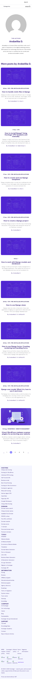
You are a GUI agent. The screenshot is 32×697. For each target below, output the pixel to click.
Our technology (5, 608)
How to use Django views (16, 305)
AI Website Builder (6, 541)
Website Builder (5, 539)
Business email (5, 480)
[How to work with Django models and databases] (16, 246)
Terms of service (19, 651)
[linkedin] (2, 640)
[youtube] (18, 640)
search (27, 6)
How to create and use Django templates (16, 178)
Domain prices (5, 524)
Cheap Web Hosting (6, 504)
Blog (2, 613)
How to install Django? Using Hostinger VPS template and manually (16, 134)
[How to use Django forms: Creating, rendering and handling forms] (16, 330)
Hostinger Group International (9, 619)
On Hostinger (4, 605)
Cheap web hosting (6, 470)
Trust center (4, 596)
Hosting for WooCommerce (8, 485)
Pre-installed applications (20, 88)
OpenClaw (4, 496)
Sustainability (5, 616)
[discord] (30, 640)
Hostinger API (4, 568)
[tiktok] (26, 640)
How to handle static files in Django (16, 92)
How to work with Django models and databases (16, 263)
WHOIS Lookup (5, 516)
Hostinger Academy (6, 628)
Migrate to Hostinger (6, 565)
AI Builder (3, 536)
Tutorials (3, 623)
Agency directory (6, 585)
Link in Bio (4, 555)
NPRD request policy (3, 651)
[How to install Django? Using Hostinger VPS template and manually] (16, 117)
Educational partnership (7, 580)
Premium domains (6, 532)
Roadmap (4, 588)
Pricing (3, 572)
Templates (4, 547)
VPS (9, 88)
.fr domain (4, 526)
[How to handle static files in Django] (16, 76)
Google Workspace (6, 501)
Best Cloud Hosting (6, 483)
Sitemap (3, 598)
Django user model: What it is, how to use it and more (16, 390)
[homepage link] (3, 2)
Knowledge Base (5, 626)
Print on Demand (5, 552)
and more (21, 662)
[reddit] (22, 640)
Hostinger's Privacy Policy (9, 651)
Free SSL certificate (6, 519)
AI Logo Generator (6, 562)
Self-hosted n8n (5, 477)
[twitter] (14, 640)
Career (3, 611)
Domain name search (7, 508)
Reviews (3, 575)
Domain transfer (5, 521)
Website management (23, 429)
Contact (3, 631)
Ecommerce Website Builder (9, 544)
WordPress (11, 429)
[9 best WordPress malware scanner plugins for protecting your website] (16, 416)
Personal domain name (7, 529)
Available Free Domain (7, 513)
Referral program (5, 583)
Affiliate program (5, 577)
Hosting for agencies (6, 488)
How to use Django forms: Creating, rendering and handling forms (16, 347)
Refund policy (15, 650)
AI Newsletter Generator (7, 560)
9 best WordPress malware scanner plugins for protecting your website (16, 433)
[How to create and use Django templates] (16, 162)
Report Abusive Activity (7, 634)
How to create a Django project (16, 221)
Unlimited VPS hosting (7, 475)
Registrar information (25, 650)
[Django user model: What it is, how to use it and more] (16, 373)
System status (5, 593)
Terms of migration (6, 590)
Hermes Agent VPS (6, 493)
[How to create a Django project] (16, 205)
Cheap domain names (7, 511)
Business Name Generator (8, 557)
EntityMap (4, 601)
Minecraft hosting (6, 490)
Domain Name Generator (8, 549)
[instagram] (10, 640)
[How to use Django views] (16, 289)
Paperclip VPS (5, 498)
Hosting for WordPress (7, 472)
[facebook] (6, 640)
